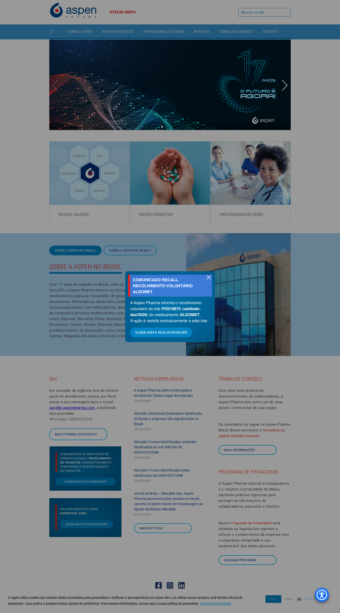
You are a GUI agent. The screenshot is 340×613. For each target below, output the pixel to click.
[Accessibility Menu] (322, 595)
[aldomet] (170, 306)
